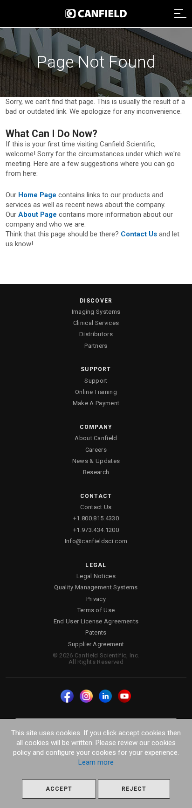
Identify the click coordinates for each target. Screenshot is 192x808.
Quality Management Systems (95, 587)
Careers (96, 449)
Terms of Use (96, 610)
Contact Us (95, 507)
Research (96, 472)
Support (95, 380)
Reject (134, 789)
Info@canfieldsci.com (96, 541)
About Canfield (96, 438)
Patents (95, 632)
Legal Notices (96, 576)
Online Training (96, 391)
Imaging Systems (96, 311)
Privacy (96, 598)
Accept (59, 789)
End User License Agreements (96, 621)
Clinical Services (96, 322)
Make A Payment (96, 403)
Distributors (96, 334)
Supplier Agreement (96, 644)
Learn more (96, 762)
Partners (96, 345)
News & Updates (96, 460)
